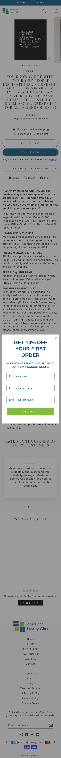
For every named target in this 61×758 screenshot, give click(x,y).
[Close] (55, 338)
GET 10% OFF (30, 411)
